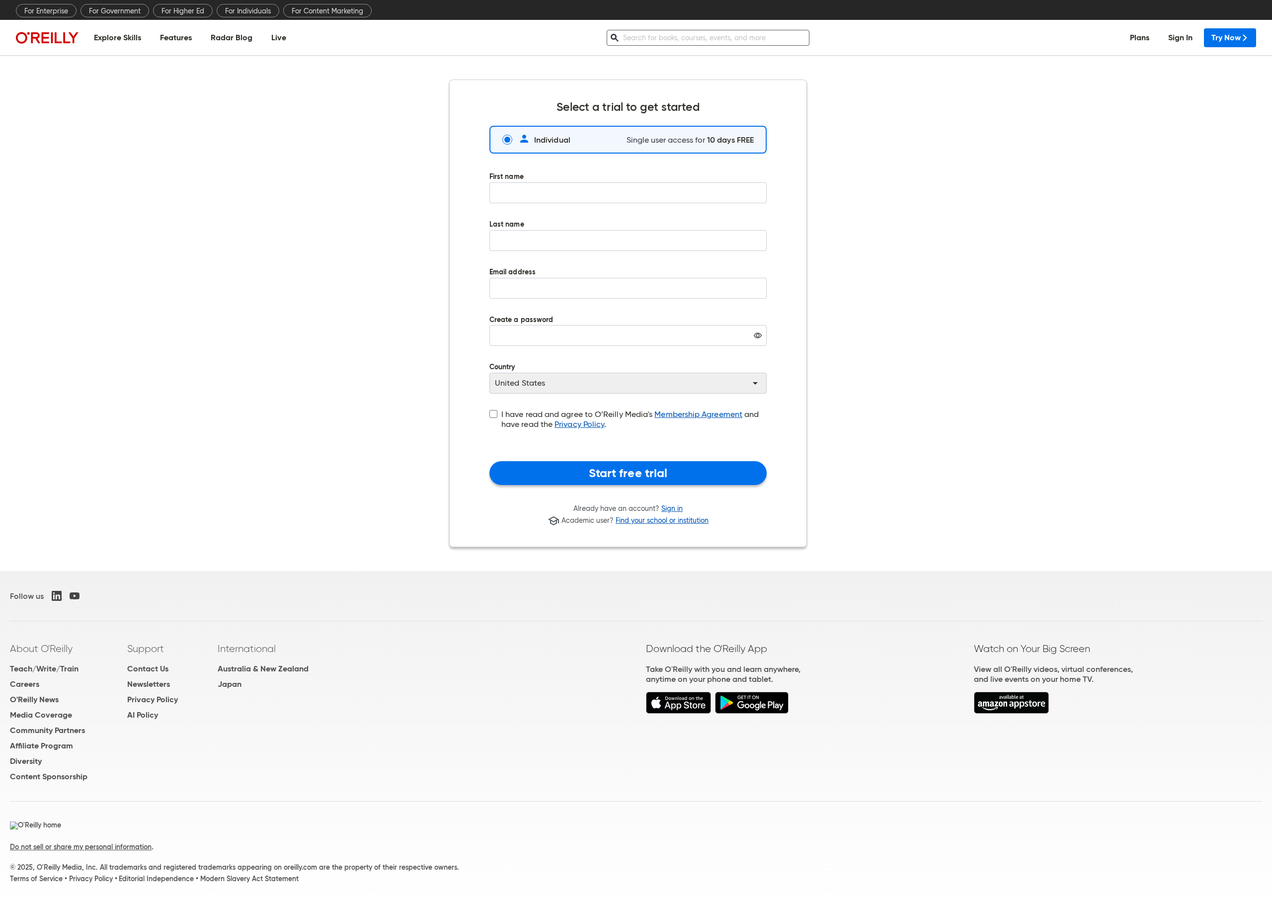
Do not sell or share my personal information (81, 846)
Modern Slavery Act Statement (249, 878)
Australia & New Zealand (263, 668)
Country (502, 367)
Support (145, 649)
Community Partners (47, 730)
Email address (512, 272)
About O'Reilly (41, 649)
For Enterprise (46, 10)
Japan (229, 684)
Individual (552, 140)
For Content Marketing (327, 10)
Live (278, 37)
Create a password (521, 338)
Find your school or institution (662, 521)
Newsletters (148, 684)
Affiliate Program (41, 745)
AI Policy (142, 715)
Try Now (1226, 37)
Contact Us (147, 668)
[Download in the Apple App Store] (678, 711)
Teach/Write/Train (44, 668)
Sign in (672, 508)
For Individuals (248, 10)
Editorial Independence (156, 878)
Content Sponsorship (48, 776)
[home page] (47, 37)
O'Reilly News (34, 699)
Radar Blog (231, 37)
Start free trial (628, 473)
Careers (24, 684)
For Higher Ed (182, 10)
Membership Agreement (698, 414)
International (247, 649)
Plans (1139, 37)
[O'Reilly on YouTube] (75, 596)
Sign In (1180, 37)
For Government (115, 10)
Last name (506, 225)
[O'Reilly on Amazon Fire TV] (1011, 711)
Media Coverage (41, 715)
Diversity (26, 761)
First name (506, 177)
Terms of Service (36, 878)
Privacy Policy (579, 424)
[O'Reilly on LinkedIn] (57, 596)
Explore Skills (117, 37)
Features (176, 37)
